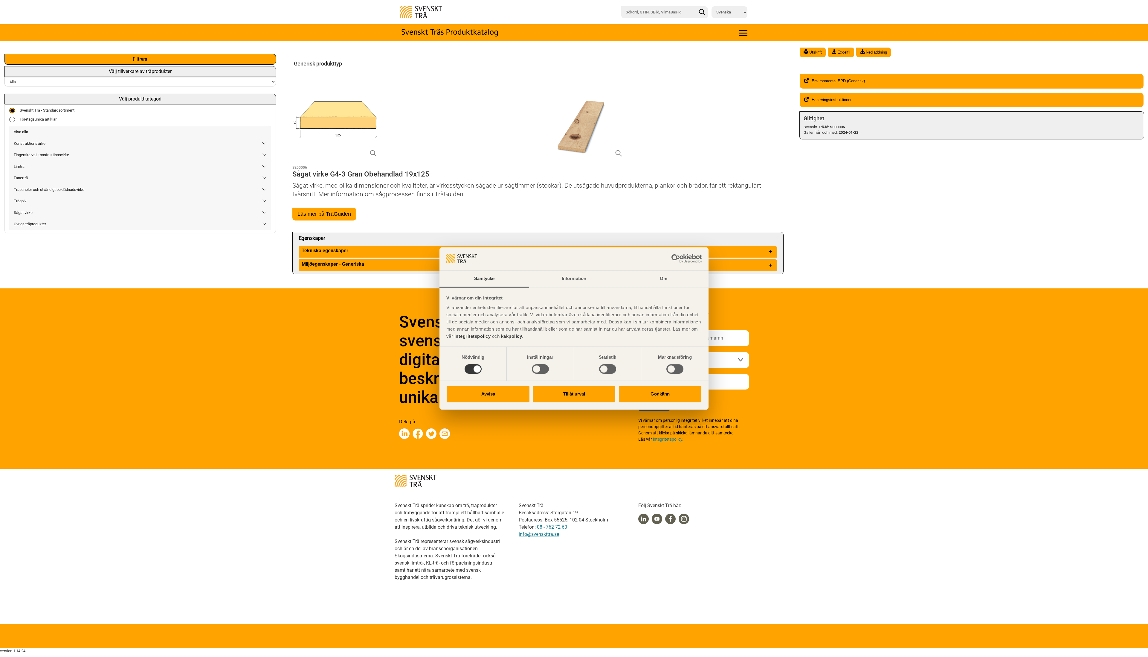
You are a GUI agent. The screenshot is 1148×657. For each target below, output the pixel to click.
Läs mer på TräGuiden (324, 214)
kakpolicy (511, 336)
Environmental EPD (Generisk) (838, 81)
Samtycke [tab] (484, 278)
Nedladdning (876, 52)
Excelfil (843, 52)
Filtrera (140, 59)
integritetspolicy (472, 336)
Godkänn (660, 393)
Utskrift (815, 52)
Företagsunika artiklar (38, 119)
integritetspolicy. (668, 439)
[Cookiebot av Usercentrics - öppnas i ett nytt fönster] (676, 258)
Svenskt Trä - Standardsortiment (47, 110)
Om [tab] (663, 278)
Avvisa (488, 393)
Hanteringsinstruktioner (831, 100)
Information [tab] (574, 278)
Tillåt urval (574, 393)
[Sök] (702, 12)
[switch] (540, 369)
